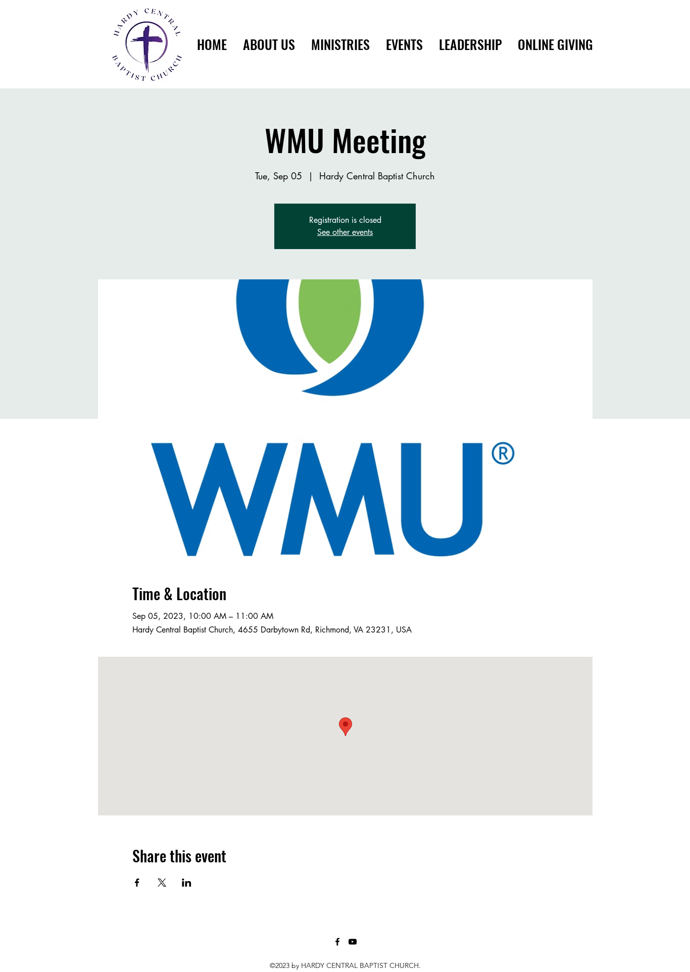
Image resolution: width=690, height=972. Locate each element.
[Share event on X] (162, 883)
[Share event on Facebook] (137, 883)
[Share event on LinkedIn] (186, 883)
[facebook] (337, 942)
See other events (345, 232)
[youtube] (353, 942)
